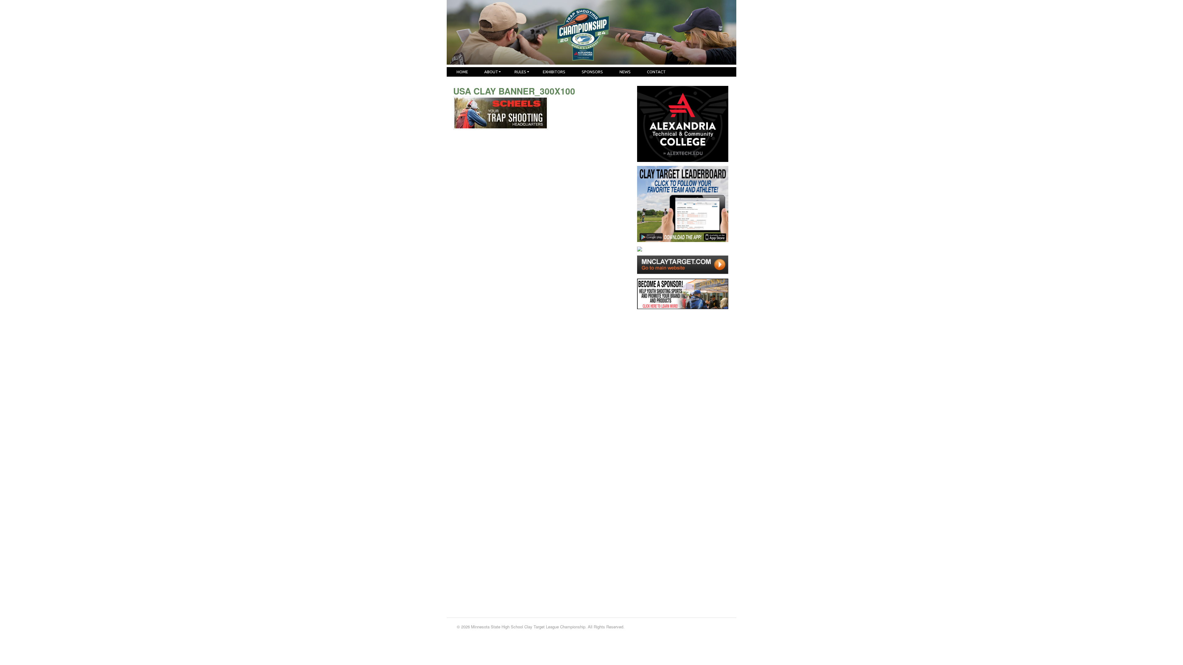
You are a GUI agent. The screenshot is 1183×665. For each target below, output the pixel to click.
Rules (520, 72)
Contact (656, 72)
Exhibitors (554, 72)
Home (462, 72)
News (625, 72)
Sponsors (592, 72)
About (491, 72)
